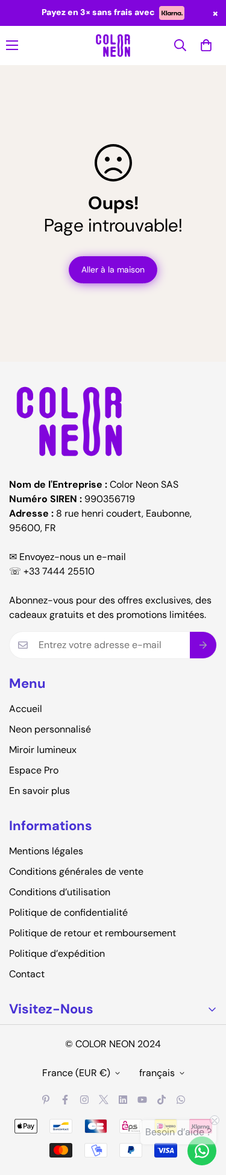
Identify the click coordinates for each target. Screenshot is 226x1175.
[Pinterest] (46, 1099)
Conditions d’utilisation (59, 892)
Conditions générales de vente (76, 871)
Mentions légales (46, 851)
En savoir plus (39, 790)
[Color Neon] (113, 45)
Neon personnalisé (50, 729)
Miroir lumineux (43, 749)
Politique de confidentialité (68, 912)
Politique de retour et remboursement (92, 933)
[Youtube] (142, 1099)
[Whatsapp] (181, 1099)
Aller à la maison (113, 269)
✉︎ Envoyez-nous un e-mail (67, 556)
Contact (27, 974)
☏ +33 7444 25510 (52, 571)
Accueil (25, 708)
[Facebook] (65, 1099)
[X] (103, 1099)
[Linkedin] (123, 1099)
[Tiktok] (161, 1099)
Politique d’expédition (57, 953)
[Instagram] (84, 1099)
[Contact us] (201, 1150)
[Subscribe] (203, 645)
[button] (206, 45)
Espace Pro (33, 770)
